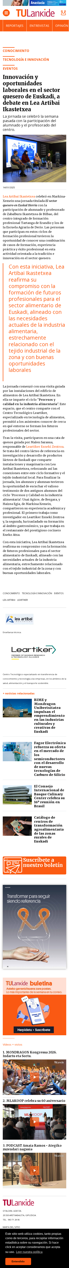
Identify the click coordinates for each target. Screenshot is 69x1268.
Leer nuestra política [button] (29, 1251)
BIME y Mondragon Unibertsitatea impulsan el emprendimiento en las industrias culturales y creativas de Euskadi (49, 716)
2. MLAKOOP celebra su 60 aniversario (34, 1101)
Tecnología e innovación (26, 59)
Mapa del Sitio (11, 1227)
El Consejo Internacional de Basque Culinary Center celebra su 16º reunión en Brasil (49, 796)
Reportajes (14, 26)
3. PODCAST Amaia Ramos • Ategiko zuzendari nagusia (32, 1147)
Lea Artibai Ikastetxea (19, 196)
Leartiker (22, 600)
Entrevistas (39, 26)
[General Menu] (6, 12)
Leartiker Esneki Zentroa (44, 446)
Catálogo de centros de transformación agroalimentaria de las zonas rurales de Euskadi (49, 829)
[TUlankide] (35, 13)
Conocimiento (11, 593)
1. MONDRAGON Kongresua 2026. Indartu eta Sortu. (30, 1054)
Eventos (58, 593)
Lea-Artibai (9, 600)
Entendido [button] (18, 1261)
